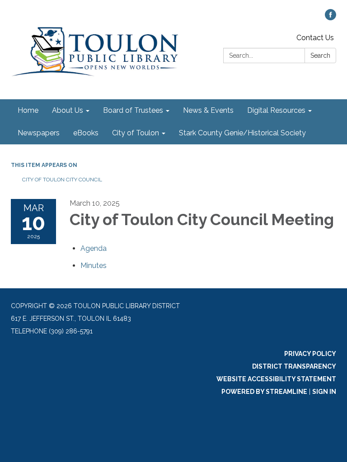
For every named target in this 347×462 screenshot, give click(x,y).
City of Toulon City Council (62, 179)
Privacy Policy (310, 353)
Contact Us (315, 37)
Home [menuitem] (28, 110)
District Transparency (294, 366)
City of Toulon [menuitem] (135, 133)
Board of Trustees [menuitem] (133, 110)
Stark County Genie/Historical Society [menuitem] (242, 133)
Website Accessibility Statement (276, 379)
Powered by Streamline (264, 391)
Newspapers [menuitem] (39, 133)
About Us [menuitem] (67, 110)
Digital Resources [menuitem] (276, 110)
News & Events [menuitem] (208, 110)
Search (320, 55)
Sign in (324, 391)
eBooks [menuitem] (85, 133)
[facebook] (330, 18)
